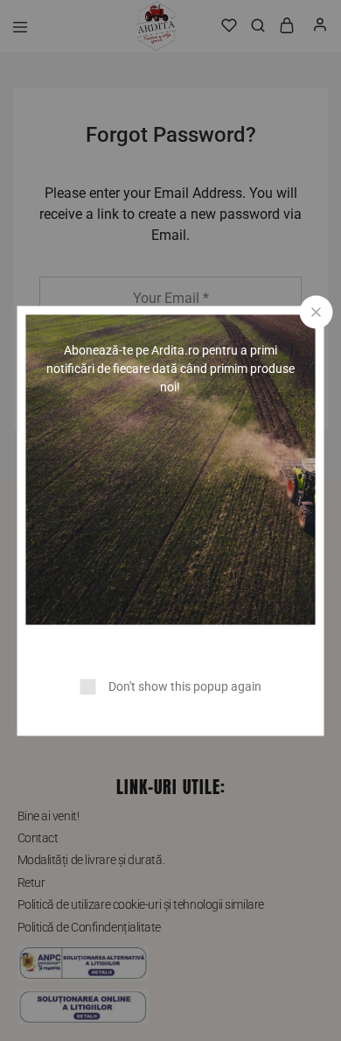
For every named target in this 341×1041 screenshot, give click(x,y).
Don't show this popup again (184, 686)
